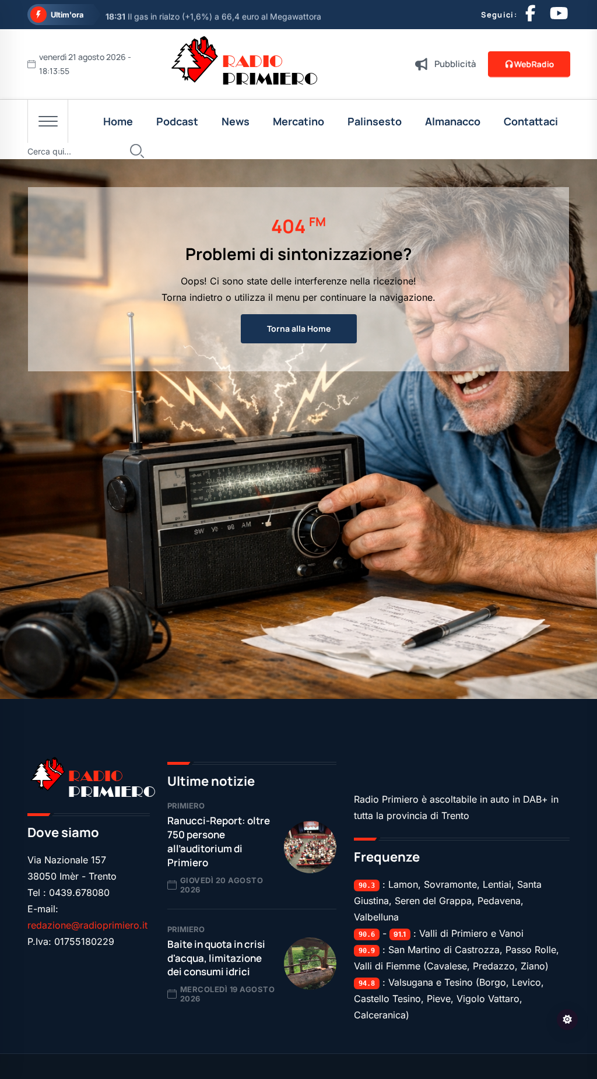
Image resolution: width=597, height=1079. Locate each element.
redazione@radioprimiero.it (87, 925)
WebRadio (534, 64)
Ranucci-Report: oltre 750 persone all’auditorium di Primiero (218, 841)
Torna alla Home (299, 328)
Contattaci (531, 121)
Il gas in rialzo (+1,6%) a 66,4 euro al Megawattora (213, 15)
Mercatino (298, 121)
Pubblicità (455, 64)
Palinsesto (374, 121)
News (236, 121)
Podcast (177, 121)
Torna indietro (192, 297)
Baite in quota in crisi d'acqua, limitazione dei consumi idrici (216, 958)
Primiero (186, 805)
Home (118, 121)
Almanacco (452, 121)
